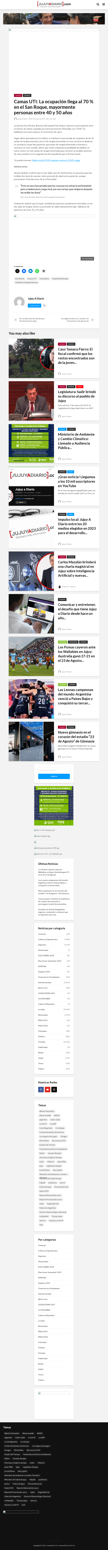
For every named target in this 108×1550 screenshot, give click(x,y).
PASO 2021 (42, 1020)
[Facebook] (41, 1089)
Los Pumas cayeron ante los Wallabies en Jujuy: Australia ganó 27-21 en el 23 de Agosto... (76, 654)
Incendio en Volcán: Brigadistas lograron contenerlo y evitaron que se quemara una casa (53, 912)
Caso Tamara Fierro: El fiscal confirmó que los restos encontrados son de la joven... (76, 356)
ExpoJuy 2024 (44, 972)
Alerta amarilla (45, 1115)
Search (54, 776)
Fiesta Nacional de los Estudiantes (53, 1149)
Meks (56, 1545)
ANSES (57, 1115)
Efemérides (44, 1140)
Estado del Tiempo (47, 1145)
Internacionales (44, 982)
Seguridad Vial (52, 1204)
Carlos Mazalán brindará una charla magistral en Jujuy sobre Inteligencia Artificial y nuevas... (77, 568)
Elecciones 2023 (58, 1140)
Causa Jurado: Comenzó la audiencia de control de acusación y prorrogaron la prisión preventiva (53, 901)
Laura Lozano (67, 374)
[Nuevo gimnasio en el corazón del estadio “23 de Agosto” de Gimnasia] (31, 741)
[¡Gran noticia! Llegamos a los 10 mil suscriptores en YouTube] (31, 486)
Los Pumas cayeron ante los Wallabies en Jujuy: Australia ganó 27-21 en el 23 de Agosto (54, 872)
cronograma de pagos (48, 1136)
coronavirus (44, 278)
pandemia (52, 1183)
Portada (27, 95)
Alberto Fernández (47, 1111)
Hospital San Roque (60, 278)
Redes (71, 472)
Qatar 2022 (44, 1191)
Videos (79, 387)
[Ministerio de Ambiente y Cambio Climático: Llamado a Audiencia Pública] (31, 443)
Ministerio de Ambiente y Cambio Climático (53, 1174)
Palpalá (42, 1183)
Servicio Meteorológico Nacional (53, 1212)
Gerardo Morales (54, 1153)
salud (42, 1204)
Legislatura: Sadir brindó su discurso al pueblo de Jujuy (77, 396)
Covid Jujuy (60, 1128)
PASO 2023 (43, 1026)
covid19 (53, 1124)
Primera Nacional (61, 1187)
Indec (42, 1161)
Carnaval (42, 934)
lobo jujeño (57, 1170)
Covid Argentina (46, 1128)
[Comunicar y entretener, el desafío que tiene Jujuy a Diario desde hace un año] (31, 613)
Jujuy (41, 1166)
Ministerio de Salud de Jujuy (50, 1178)
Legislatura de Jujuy (53, 1166)
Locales (18, 95)
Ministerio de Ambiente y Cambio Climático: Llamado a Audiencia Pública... (76, 441)
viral (41, 1225)
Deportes (62, 642)
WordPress (71, 1545)
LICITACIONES (44, 998)
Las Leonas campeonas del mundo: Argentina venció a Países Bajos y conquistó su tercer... (75, 696)
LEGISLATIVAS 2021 (46, 993)
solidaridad (44, 1216)
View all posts (34, 305)
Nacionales (43, 1015)
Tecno (40, 1063)
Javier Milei (62, 1161)
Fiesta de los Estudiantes (49, 977)
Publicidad (42, 1047)
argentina (43, 1119)
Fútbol (42, 1153)
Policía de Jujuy (45, 1187)
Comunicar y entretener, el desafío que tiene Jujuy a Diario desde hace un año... (77, 611)
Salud (40, 1058)
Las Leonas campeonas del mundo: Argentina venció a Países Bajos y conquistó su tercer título (53, 883)
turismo (43, 1220)
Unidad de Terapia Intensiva (26, 282)
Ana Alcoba (19, 278)
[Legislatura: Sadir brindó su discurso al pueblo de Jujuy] (31, 400)
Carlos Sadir (55, 1119)
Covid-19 (43, 1124)
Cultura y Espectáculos (48, 939)
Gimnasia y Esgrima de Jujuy (51, 1157)
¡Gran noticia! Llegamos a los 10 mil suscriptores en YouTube (76, 481)
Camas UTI (31, 278)
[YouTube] (47, 1089)
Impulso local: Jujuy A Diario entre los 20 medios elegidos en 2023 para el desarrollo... (77, 526)
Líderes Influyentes (46, 1004)
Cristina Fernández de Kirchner (52, 1132)
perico (62, 1183)
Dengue (64, 1136)
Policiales (42, 1031)
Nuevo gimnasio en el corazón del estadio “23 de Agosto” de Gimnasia (76, 736)
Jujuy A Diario (23, 119)
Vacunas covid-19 (56, 1220)
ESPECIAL (62, 429)
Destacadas (73, 642)
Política (41, 1036)
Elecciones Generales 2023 (49, 961)
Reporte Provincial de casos (51, 1199)
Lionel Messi (45, 1170)
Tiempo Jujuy (57, 1216)
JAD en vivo (43, 988)
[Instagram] (54, 1089)
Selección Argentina (48, 1208)
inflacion (50, 1161)
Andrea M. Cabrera (68, 587)
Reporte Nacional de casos (50, 1195)
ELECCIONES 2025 (46, 955)
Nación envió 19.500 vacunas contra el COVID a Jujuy (56, 160)
